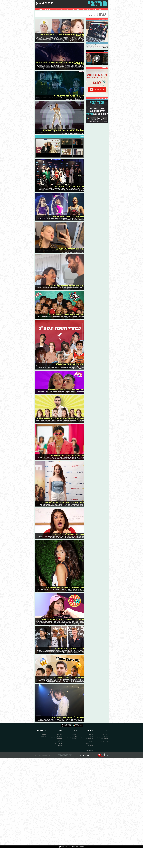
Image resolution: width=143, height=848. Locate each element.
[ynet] (102, 755)
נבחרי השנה (59, 736)
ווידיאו (82, 137)
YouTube (44, 734)
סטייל (77, 9)
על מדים (54, 9)
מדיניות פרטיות (75, 846)
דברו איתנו (105, 734)
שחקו (40, 9)
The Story (74, 734)
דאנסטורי (59, 738)
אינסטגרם (43, 736)
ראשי (105, 9)
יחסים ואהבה (89, 743)
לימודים (61, 9)
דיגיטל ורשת (89, 738)
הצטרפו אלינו (104, 738)
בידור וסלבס (89, 748)
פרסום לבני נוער (104, 741)
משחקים (59, 748)
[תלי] (65, 755)
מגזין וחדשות (89, 750)
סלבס (95, 9)
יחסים (67, 9)
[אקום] (84, 755)
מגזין (100, 9)
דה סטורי (47, 9)
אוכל (72, 9)
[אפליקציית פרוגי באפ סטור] (66, 725)
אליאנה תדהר (58, 743)
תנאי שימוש (81, 846)
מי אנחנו (106, 736)
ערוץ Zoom (74, 738)
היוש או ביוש (59, 734)
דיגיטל (83, 9)
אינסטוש (75, 736)
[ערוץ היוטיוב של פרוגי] (97, 82)
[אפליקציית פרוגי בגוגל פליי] (77, 725)
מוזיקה (89, 9)
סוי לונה (60, 741)
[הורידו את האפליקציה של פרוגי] (97, 111)
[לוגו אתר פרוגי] (98, 4)
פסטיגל (60, 745)
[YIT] (64, 847)
